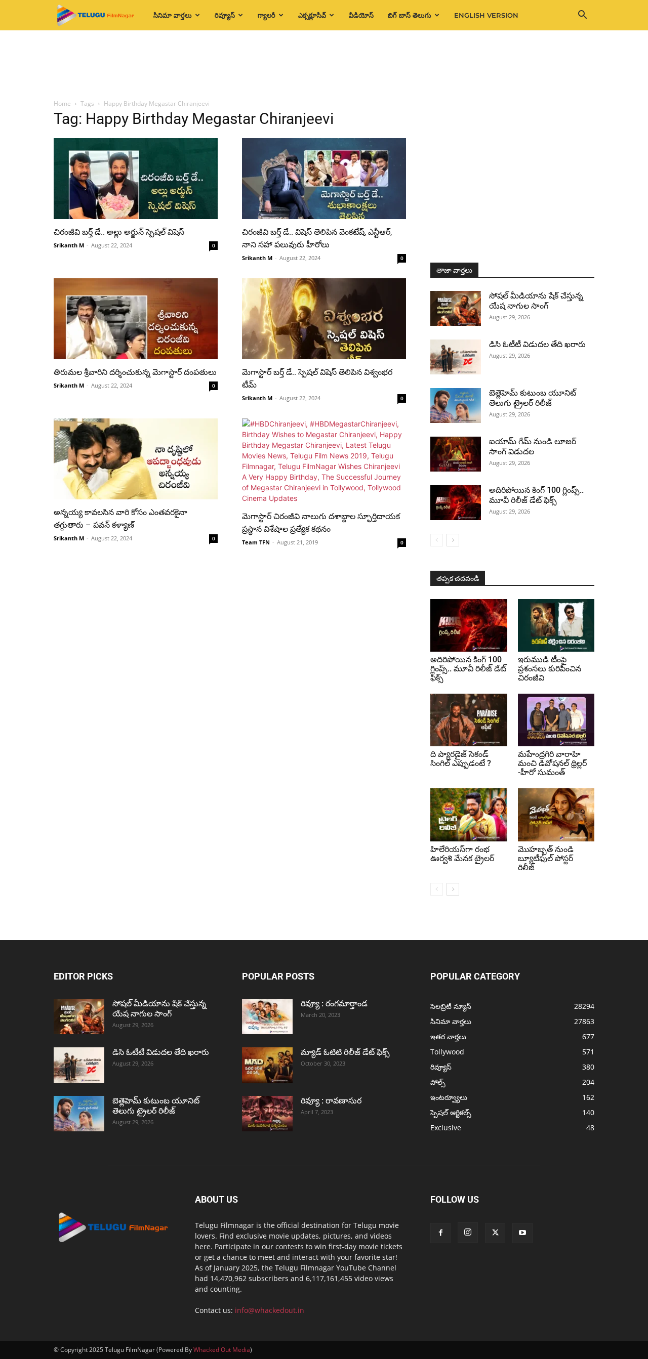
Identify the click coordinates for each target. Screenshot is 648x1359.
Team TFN (256, 542)
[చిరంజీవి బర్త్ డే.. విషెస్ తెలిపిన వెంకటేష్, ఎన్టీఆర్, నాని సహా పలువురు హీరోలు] (324, 178)
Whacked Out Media (221, 1349)
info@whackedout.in (269, 1310)
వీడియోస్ (361, 15)
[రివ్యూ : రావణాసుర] (267, 1113)
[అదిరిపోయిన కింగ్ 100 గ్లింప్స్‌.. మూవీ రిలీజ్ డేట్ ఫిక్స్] (455, 502)
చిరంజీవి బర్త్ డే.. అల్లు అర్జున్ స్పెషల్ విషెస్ (119, 232)
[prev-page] (436, 540)
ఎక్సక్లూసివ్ (312, 15)
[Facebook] (440, 1233)
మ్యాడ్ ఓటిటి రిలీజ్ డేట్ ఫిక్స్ (346, 1052)
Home (62, 103)
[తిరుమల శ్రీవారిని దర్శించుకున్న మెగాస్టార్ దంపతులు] (136, 318)
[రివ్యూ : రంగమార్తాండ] (267, 1016)
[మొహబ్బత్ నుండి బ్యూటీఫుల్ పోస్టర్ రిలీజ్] (556, 814)
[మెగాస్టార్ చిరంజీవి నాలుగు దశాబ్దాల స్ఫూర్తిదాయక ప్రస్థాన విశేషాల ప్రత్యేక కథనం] (324, 460)
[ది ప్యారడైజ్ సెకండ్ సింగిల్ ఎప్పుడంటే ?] (468, 720)
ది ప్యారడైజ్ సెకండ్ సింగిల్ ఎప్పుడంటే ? (460, 758)
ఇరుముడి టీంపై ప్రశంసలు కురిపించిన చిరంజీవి (549, 669)
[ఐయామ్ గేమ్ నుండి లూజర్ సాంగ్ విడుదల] (455, 454)
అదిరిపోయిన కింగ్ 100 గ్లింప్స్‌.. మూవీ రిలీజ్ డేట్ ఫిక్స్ (536, 495)
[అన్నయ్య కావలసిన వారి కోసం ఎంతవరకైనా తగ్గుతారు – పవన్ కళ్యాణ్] (136, 458)
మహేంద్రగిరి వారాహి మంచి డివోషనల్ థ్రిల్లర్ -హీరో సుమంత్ (552, 763)
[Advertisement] (324, 65)
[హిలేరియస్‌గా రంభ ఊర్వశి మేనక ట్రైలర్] (468, 814)
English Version (486, 15)
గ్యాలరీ (266, 15)
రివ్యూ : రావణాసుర (331, 1101)
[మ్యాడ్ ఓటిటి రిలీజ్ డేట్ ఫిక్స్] (267, 1065)
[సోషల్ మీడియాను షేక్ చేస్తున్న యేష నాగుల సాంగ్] (455, 308)
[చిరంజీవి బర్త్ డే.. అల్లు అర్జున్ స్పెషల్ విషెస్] (136, 178)
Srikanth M (69, 245)
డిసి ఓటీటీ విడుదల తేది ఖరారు (537, 344)
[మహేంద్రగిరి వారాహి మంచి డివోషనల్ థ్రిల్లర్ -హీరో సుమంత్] (556, 720)
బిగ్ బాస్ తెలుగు (409, 15)
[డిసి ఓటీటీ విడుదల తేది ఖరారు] (455, 356)
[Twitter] (495, 1233)
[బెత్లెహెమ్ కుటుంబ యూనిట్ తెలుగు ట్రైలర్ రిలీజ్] (455, 405)
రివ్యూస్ (225, 15)
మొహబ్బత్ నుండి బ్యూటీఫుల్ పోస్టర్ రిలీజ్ (546, 858)
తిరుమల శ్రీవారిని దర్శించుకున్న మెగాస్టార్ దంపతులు (135, 372)
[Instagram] (468, 1232)
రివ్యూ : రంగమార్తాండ (334, 1003)
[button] (582, 16)
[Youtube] (522, 1233)
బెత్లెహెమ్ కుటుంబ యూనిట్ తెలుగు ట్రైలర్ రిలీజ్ (532, 398)
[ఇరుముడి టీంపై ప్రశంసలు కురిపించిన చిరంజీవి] (556, 625)
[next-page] (453, 540)
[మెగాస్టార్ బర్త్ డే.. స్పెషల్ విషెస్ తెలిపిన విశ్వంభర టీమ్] (324, 318)
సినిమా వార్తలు (172, 15)
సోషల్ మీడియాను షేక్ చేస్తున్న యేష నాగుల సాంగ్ (536, 301)
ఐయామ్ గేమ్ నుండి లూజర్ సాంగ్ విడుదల (532, 446)
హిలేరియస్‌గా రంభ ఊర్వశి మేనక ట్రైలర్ (462, 853)
